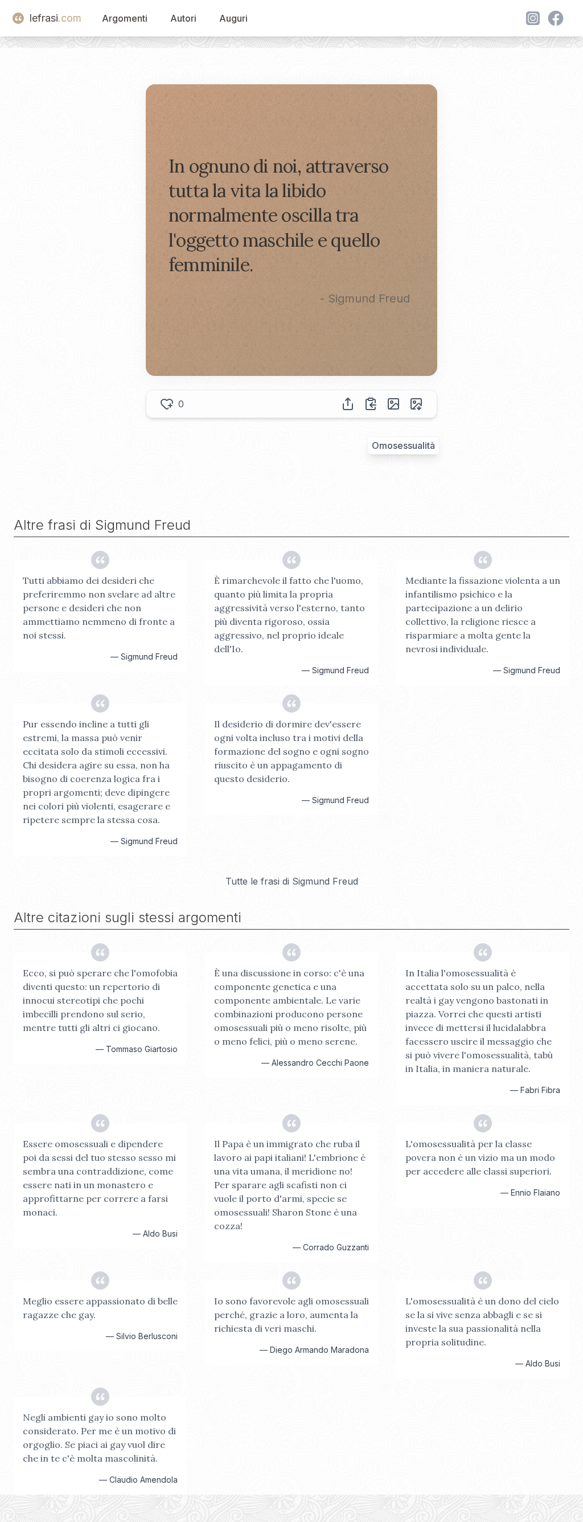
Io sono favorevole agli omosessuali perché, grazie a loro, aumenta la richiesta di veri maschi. (291, 1314)
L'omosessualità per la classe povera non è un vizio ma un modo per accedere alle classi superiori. (480, 1157)
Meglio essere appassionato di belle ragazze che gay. (100, 1307)
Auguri (233, 18)
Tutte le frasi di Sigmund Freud (291, 881)
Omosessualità (403, 445)
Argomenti (124, 18)
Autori (183, 18)
